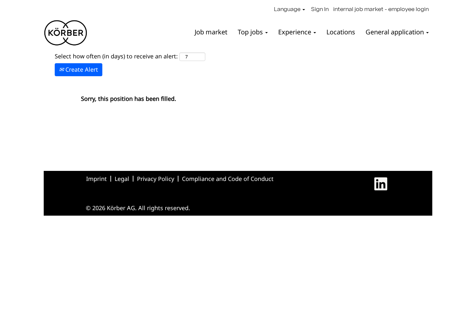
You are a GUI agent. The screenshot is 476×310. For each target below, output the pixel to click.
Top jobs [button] (251, 32)
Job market (211, 32)
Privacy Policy (155, 179)
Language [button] (288, 9)
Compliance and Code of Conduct (228, 179)
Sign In (320, 9)
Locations (340, 32)
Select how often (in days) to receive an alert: (116, 56)
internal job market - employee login (381, 9)
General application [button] (395, 32)
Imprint (96, 179)
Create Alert (81, 69)
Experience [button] (295, 32)
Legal (122, 179)
